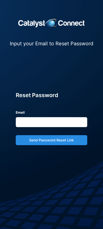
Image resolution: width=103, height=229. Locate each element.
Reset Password (37, 95)
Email (20, 112)
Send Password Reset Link (51, 140)
